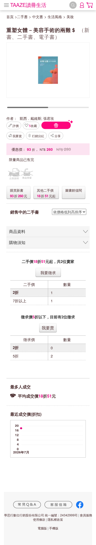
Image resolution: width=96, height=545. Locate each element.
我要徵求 (48, 272)
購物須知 (17, 242)
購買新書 (16, 190)
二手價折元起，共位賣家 (48, 261)
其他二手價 (45, 190)
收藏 (33, 125)
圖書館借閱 (73, 190)
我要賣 (17, 136)
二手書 (22, 16)
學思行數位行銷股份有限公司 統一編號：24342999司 (41, 515)
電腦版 (42, 528)
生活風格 (55, 16)
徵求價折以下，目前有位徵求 (48, 317)
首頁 (10, 16)
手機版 (53, 528)
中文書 (37, 16)
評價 (16, 125)
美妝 (70, 16)
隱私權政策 (55, 519)
